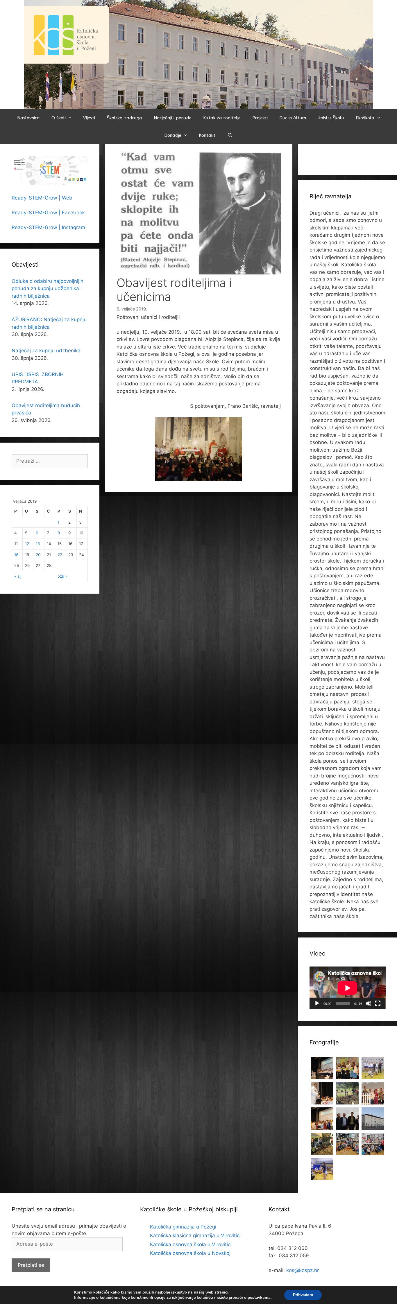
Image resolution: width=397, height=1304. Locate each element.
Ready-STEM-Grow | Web (42, 198)
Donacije (172, 135)
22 (60, 554)
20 (38, 554)
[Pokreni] (317, 1003)
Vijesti (89, 118)
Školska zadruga (124, 118)
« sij (17, 576)
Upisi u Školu (331, 118)
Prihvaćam (303, 1295)
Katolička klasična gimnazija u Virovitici (195, 1235)
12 (27, 543)
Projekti (260, 118)
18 (16, 554)
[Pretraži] (229, 135)
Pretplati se (31, 1265)
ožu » (62, 576)
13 (38, 543)
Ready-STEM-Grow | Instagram (48, 227)
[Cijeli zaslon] (378, 1003)
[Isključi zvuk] (368, 1003)
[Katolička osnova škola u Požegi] (198, 54)
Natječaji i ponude (173, 118)
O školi (58, 118)
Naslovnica (28, 118)
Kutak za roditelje (222, 118)
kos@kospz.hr (302, 1270)
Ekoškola (365, 118)
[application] (348, 988)
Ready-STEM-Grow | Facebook (48, 212)
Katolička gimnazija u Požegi (183, 1227)
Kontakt (207, 135)
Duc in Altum (292, 118)
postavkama (259, 1297)
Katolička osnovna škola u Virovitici (191, 1244)
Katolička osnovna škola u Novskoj (190, 1253)
